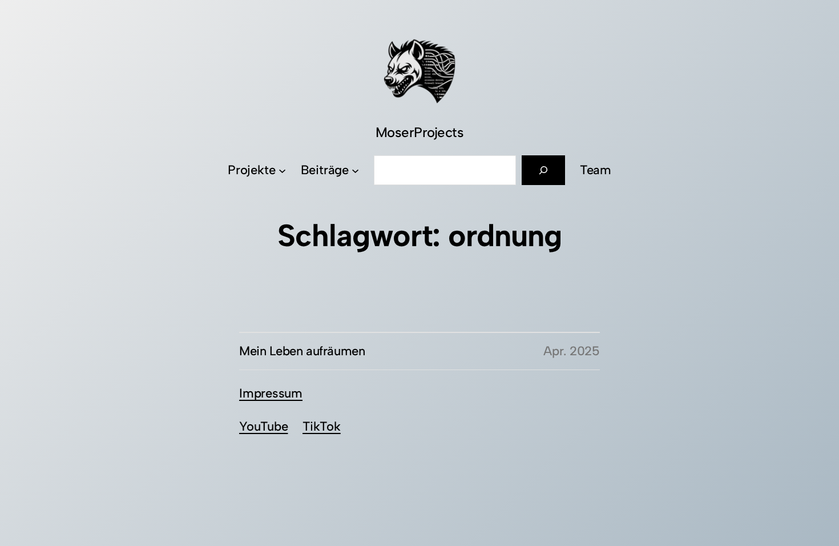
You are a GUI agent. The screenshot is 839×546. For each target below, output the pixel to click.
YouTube (263, 426)
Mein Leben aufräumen (302, 351)
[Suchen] (543, 170)
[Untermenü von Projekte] (282, 170)
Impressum (270, 393)
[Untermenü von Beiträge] (355, 170)
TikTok (321, 426)
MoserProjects (420, 132)
